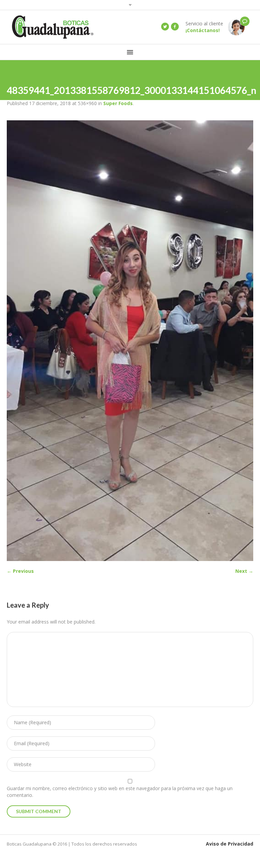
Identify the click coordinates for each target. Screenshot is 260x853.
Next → (244, 571)
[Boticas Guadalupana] (236, 26)
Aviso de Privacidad (229, 843)
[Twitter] (165, 27)
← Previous (20, 571)
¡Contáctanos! (203, 30)
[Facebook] (175, 27)
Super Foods (118, 103)
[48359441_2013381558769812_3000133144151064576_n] (130, 340)
